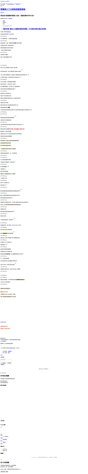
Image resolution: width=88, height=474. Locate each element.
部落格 (4, 22)
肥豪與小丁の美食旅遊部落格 (12, 9)
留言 (14, 347)
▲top (1, 354)
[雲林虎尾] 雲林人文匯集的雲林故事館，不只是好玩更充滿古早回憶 (24, 29)
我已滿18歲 (3, 471)
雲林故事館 (14, 38)
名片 (4, 23)
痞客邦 (11, 347)
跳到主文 (2, 12)
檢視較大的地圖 (3, 322)
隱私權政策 (51, 457)
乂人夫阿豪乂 (3, 341)
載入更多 (2, 357)
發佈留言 (2, 364)
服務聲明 (55, 457)
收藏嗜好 (10, 351)
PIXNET (35, 457)
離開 (7, 471)
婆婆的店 (9, 31)
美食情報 (10, 18)
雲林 (9, 352)
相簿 (4, 20)
